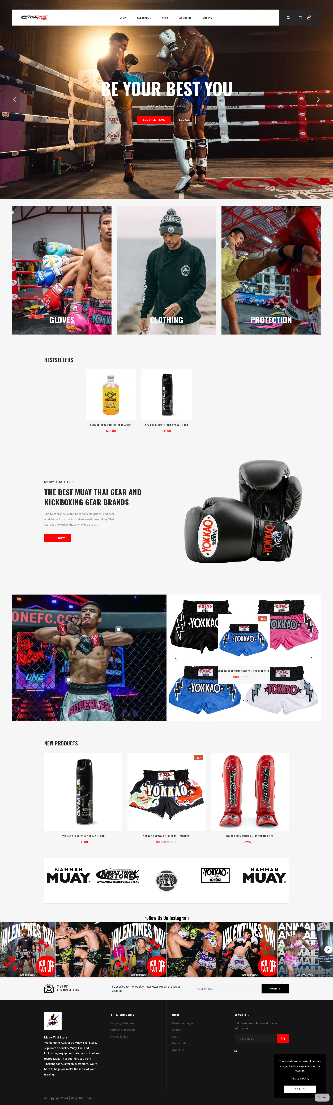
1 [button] (239, 700)
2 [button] (243, 700)
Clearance (144, 17)
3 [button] (247, 700)
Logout (176, 1030)
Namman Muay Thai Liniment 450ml (111, 425)
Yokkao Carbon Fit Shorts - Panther (166, 836)
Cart (175, 1036)
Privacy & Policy (300, 1078)
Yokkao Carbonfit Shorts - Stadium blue (243, 671)
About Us (185, 17)
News (165, 17)
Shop (122, 17)
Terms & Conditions (122, 1030)
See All (184, 119)
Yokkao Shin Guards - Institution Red (249, 836)
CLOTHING (166, 319)
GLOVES (61, 319)
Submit (275, 988)
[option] (166, 99)
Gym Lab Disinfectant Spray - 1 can (166, 425)
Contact (208, 17)
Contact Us (179, 1043)
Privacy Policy (119, 1036)
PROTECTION (271, 319)
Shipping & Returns (122, 1023)
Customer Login (182, 1023)
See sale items (154, 119)
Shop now (57, 538)
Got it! (300, 1089)
